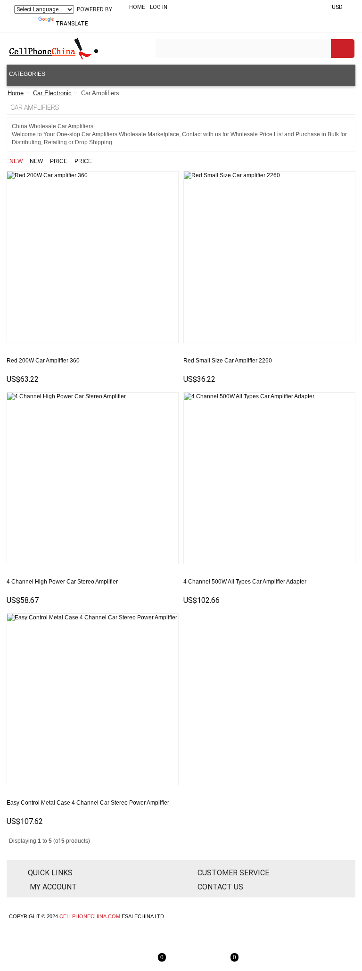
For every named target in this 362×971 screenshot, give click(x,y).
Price (58, 161)
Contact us (220, 886)
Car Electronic (52, 93)
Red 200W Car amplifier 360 (43, 360)
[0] (181, 964)
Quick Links (50, 872)
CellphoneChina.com (89, 916)
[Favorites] (167, 382)
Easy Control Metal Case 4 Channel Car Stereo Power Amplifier (88, 802)
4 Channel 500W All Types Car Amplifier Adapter (244, 581)
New (16, 161)
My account (52, 886)
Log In (158, 7)
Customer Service (233, 872)
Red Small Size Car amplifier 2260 (227, 360)
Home (137, 7)
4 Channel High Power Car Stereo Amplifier (62, 581)
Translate (72, 23)
